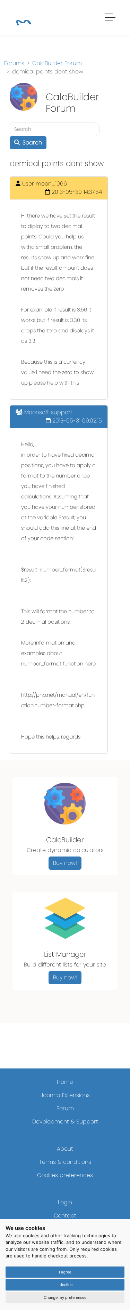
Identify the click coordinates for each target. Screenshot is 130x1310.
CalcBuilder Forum (57, 63)
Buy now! (65, 863)
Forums (14, 63)
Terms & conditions (65, 1162)
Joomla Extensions (65, 1095)
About (65, 1149)
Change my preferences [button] (65, 1297)
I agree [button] (65, 1272)
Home (65, 1082)
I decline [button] (65, 1284)
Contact (65, 1216)
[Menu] (110, 18)
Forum (65, 1108)
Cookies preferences (65, 1175)
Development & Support (65, 1122)
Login (65, 1202)
